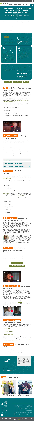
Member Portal (22, 0)
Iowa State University (21, 65)
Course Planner (32, 5)
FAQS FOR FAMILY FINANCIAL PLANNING (17, 263)
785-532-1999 (5, 410)
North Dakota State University (22, 73)
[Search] (33, 1)
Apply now (7, 353)
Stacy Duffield (20, 74)
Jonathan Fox (20, 302)
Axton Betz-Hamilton (9, 268)
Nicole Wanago (20, 68)
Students (15, 4)
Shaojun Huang (20, 394)
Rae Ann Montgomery (21, 77)
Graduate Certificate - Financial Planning (22, 38)
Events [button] (27, 4)
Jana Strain (5, 394)
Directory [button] (19, 4)
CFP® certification (21, 195)
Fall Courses (8, 82)
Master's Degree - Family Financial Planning (23, 34)
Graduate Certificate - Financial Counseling (22, 42)
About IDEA (14, 402)
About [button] (24, 4)
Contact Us (15, 0)
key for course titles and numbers (16, 147)
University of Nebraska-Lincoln (22, 70)
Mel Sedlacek (20, 71)
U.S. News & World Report (7, 193)
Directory (30, 402)
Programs (10, 4)
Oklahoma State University (22, 76)
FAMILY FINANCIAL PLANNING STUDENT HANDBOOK (17, 265)
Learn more (6, 36)
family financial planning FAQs (22, 148)
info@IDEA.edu (5, 412)
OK (18, 419)
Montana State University (21, 67)
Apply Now (26, 82)
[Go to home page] (4, 3)
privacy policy (27, 418)
